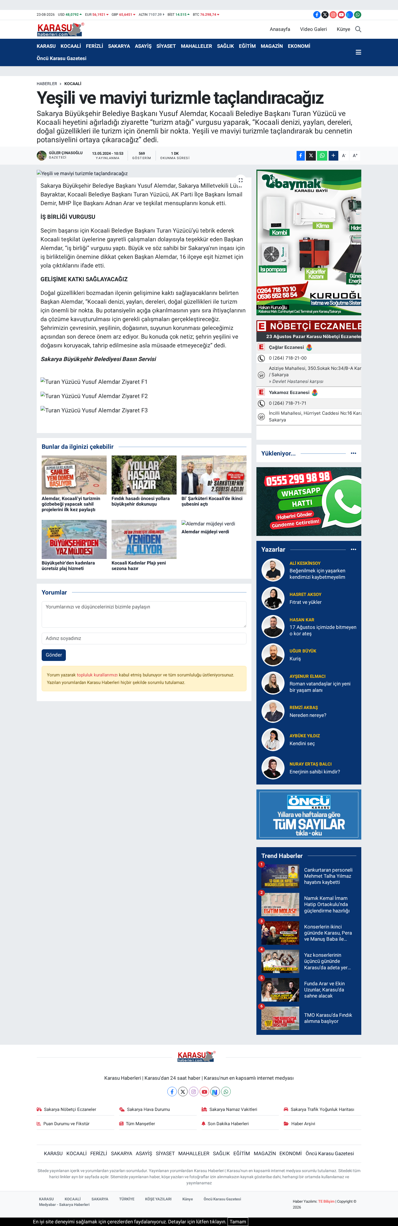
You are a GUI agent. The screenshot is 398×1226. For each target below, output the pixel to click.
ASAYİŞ (143, 46)
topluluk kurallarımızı (98, 675)
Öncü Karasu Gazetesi (62, 58)
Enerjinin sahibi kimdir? (315, 772)
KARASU (46, 46)
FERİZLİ (94, 46)
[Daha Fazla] (333, 156)
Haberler (47, 83)
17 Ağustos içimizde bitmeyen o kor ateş (323, 630)
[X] (183, 1091)
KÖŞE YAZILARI (158, 1199)
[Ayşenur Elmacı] (273, 683)
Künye (343, 29)
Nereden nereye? (308, 715)
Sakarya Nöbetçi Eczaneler (70, 1109)
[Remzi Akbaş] (273, 711)
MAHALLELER (196, 46)
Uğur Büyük (303, 651)
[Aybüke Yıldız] (273, 739)
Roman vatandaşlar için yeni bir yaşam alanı (320, 687)
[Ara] (358, 29)
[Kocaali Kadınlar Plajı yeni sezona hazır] (144, 539)
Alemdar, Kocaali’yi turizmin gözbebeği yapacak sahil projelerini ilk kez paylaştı (71, 504)
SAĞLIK (225, 46)
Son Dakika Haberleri (228, 1123)
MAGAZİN (272, 46)
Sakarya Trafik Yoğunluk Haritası (322, 1109)
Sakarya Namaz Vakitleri (233, 1109)
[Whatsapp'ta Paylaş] (322, 156)
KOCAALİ (71, 46)
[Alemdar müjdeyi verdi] (208, 523)
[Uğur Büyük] (273, 654)
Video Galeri (313, 29)
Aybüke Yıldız (305, 735)
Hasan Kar (302, 619)
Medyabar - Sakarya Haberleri (64, 1204)
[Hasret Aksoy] (273, 598)
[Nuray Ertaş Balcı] (273, 768)
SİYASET (166, 46)
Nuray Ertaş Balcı (311, 764)
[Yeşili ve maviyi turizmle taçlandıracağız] (144, 173)
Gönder (54, 655)
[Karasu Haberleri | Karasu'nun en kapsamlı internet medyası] (64, 29)
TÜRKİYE (126, 1199)
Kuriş (295, 659)
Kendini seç (302, 743)
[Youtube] (204, 1091)
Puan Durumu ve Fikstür (66, 1123)
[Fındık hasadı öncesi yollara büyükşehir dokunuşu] (144, 474)
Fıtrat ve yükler (306, 602)
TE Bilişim (326, 1201)
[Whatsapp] (226, 1091)
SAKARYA (119, 46)
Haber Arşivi (303, 1123)
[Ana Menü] (358, 52)
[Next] (215, 1091)
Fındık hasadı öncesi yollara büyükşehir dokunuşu (141, 501)
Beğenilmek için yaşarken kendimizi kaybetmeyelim (317, 574)
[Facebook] (172, 1091)
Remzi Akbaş (304, 707)
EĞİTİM (247, 46)
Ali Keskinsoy (305, 563)
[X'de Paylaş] (311, 156)
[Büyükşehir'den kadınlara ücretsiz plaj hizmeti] (74, 539)
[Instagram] (193, 1091)
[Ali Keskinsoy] (273, 570)
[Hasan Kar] (273, 626)
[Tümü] (353, 453)
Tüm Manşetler (140, 1123)
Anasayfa (280, 29)
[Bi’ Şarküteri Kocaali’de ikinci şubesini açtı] (214, 474)
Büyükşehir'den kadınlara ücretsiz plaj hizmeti (68, 565)
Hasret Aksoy (305, 594)
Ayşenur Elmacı (307, 676)
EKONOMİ (299, 46)
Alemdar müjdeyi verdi (205, 531)
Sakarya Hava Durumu (148, 1109)
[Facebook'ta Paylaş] (301, 156)
